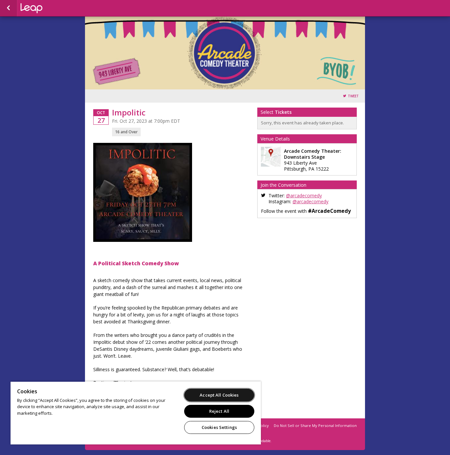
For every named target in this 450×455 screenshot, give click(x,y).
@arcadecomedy (304, 195)
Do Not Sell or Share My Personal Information (315, 425)
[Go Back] (8, 8)
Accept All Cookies (219, 395)
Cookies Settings (219, 427)
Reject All (219, 411)
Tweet (353, 96)
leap (53, 8)
